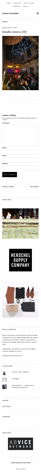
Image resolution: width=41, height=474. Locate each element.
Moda (9, 3)
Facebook (6, 417)
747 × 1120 (14, 27)
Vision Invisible (10, 13)
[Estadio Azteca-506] (20, 89)
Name (4, 148)
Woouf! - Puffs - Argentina (20, 372)
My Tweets (6, 406)
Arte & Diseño (29, 3)
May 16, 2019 (6, 27)
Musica (25, 6)
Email (4, 155)
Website (5, 163)
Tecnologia (16, 6)
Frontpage (15, 379)
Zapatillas (17, 3)
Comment (6, 123)
